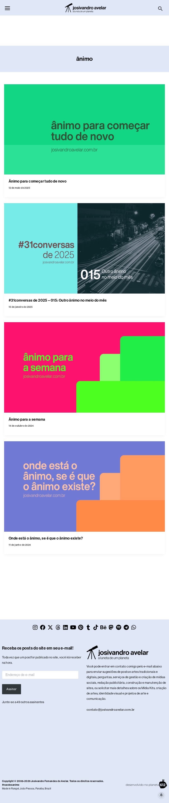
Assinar (11, 689)
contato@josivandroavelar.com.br (110, 710)
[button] (160, 8)
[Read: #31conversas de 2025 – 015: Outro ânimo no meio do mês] (84, 248)
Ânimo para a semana (27, 419)
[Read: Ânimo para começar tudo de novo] (84, 129)
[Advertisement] (84, 33)
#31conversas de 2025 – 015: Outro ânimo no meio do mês (58, 300)
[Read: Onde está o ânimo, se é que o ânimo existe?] (84, 486)
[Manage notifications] (161, 795)
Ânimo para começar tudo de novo (37, 181)
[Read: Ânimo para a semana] (84, 367)
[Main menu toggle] (7, 8)
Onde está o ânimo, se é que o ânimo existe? (46, 538)
